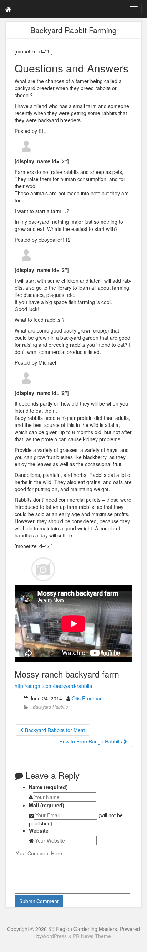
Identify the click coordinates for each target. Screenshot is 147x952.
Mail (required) (46, 805)
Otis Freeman (87, 698)
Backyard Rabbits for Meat (54, 730)
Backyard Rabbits (50, 707)
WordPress (54, 936)
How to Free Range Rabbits (91, 741)
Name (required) (48, 787)
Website (39, 830)
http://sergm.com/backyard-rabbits (53, 685)
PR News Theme (92, 936)
